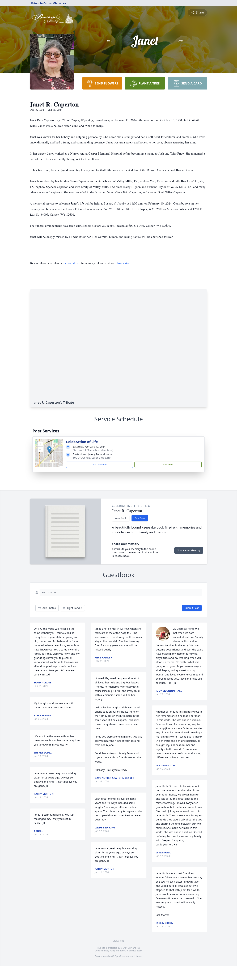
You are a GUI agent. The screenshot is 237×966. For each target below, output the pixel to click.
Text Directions (99, 464)
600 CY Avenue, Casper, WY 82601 (92, 457)
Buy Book (139, 518)
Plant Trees (168, 464)
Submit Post (192, 608)
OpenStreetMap (122, 956)
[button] (49, 449)
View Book (120, 518)
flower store (123, 263)
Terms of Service (128, 950)
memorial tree (71, 263)
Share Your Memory (188, 550)
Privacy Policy (108, 950)
